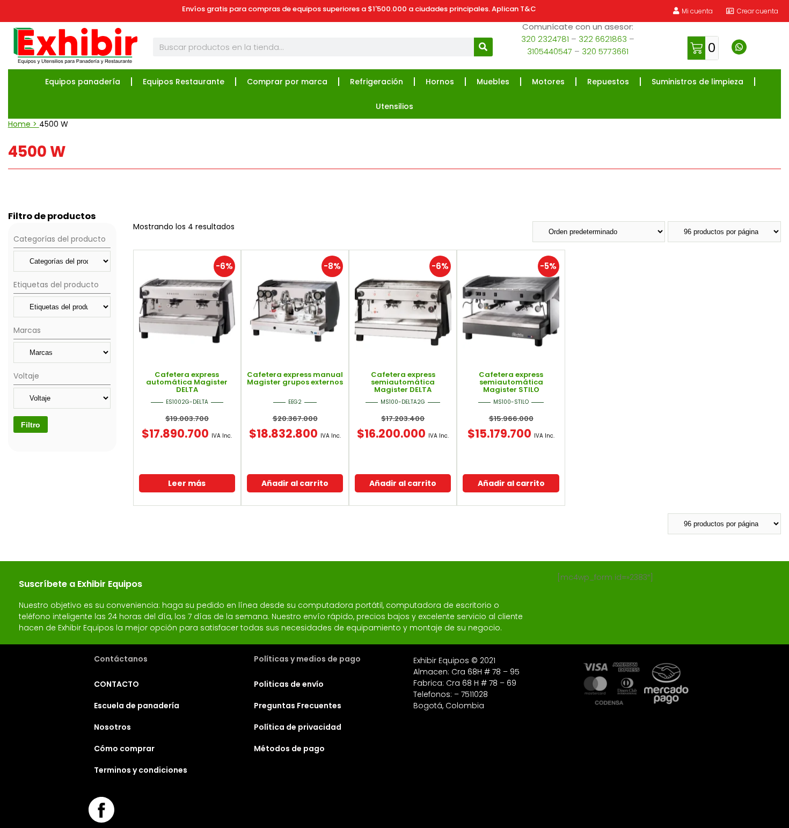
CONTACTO (116, 684)
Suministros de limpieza (697, 81)
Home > (23, 124)
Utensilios (394, 106)
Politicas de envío (289, 684)
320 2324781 (545, 39)
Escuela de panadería (136, 705)
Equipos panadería (82, 81)
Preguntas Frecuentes (297, 705)
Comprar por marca (287, 81)
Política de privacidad (297, 727)
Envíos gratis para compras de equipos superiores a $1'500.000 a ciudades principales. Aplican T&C (359, 9)
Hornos (440, 81)
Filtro (30, 424)
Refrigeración (376, 81)
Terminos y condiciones (140, 770)
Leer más (187, 483)
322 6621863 (603, 39)
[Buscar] (483, 47)
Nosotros (112, 727)
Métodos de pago (289, 748)
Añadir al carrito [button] (294, 483)
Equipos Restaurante (183, 81)
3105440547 (549, 51)
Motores (548, 81)
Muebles (493, 81)
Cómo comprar (124, 748)
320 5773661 (605, 51)
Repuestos (608, 81)
